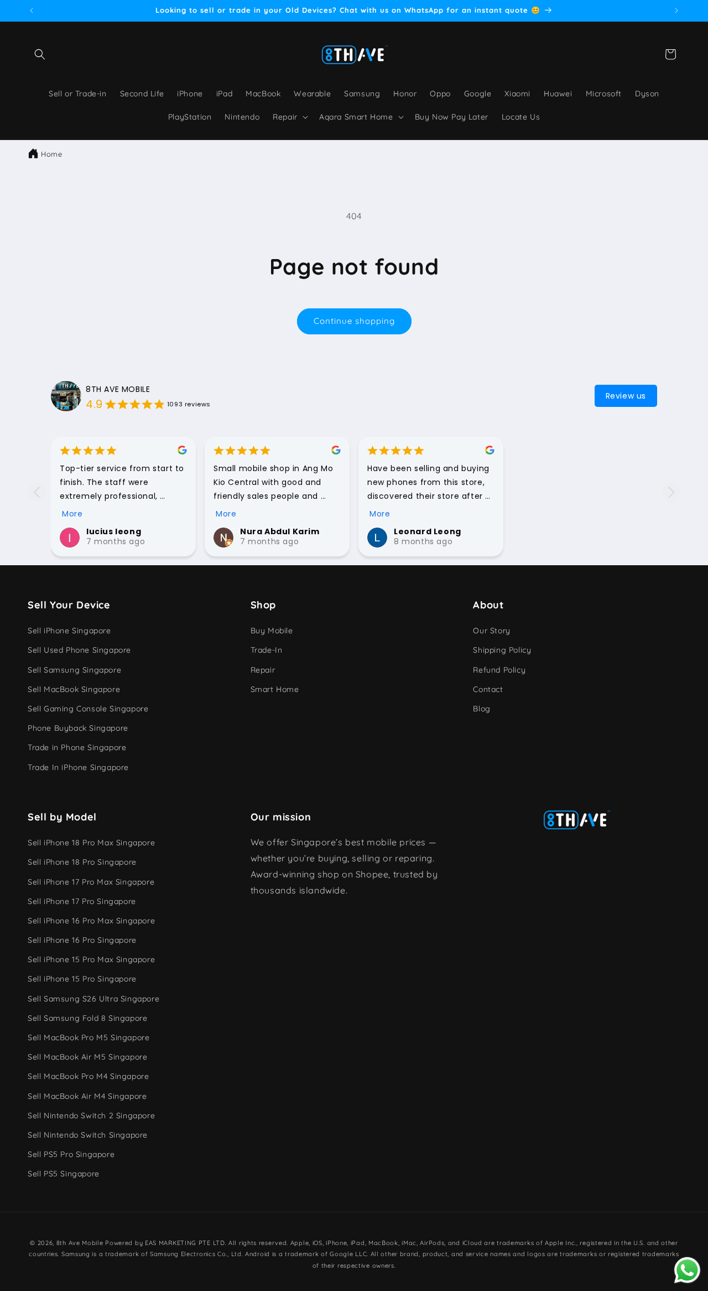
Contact (488, 689)
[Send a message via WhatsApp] (687, 1270)
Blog (481, 709)
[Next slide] (671, 492)
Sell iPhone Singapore (69, 631)
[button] (40, 54)
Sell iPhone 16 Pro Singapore (82, 940)
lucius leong (113, 531)
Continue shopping (354, 321)
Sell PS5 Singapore (64, 1174)
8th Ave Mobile (79, 1243)
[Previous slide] (37, 492)
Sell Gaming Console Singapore (88, 709)
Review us (626, 395)
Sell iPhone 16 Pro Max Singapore (91, 921)
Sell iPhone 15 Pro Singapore (82, 979)
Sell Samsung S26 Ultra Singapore (93, 999)
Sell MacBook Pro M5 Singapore (88, 1037)
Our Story (491, 631)
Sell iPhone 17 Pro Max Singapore (91, 882)
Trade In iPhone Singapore (78, 767)
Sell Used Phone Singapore (79, 650)
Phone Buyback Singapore (78, 729)
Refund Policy (499, 670)
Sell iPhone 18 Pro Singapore (82, 862)
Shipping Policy (502, 650)
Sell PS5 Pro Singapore (71, 1154)
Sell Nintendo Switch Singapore (88, 1135)
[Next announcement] (676, 10)
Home (51, 153)
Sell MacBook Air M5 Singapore (87, 1057)
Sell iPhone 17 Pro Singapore (82, 901)
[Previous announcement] (31, 10)
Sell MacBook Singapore (74, 689)
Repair (263, 670)
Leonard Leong (427, 531)
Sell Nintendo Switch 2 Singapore (91, 1115)
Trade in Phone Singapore (77, 748)
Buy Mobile (272, 631)
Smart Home (275, 689)
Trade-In (267, 650)
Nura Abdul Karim (280, 531)
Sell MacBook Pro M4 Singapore (88, 1077)
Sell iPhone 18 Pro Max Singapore (91, 843)
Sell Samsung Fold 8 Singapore (87, 1018)
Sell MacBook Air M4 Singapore (87, 1096)
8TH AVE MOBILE (118, 389)
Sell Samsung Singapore (74, 670)
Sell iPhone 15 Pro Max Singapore (91, 960)
